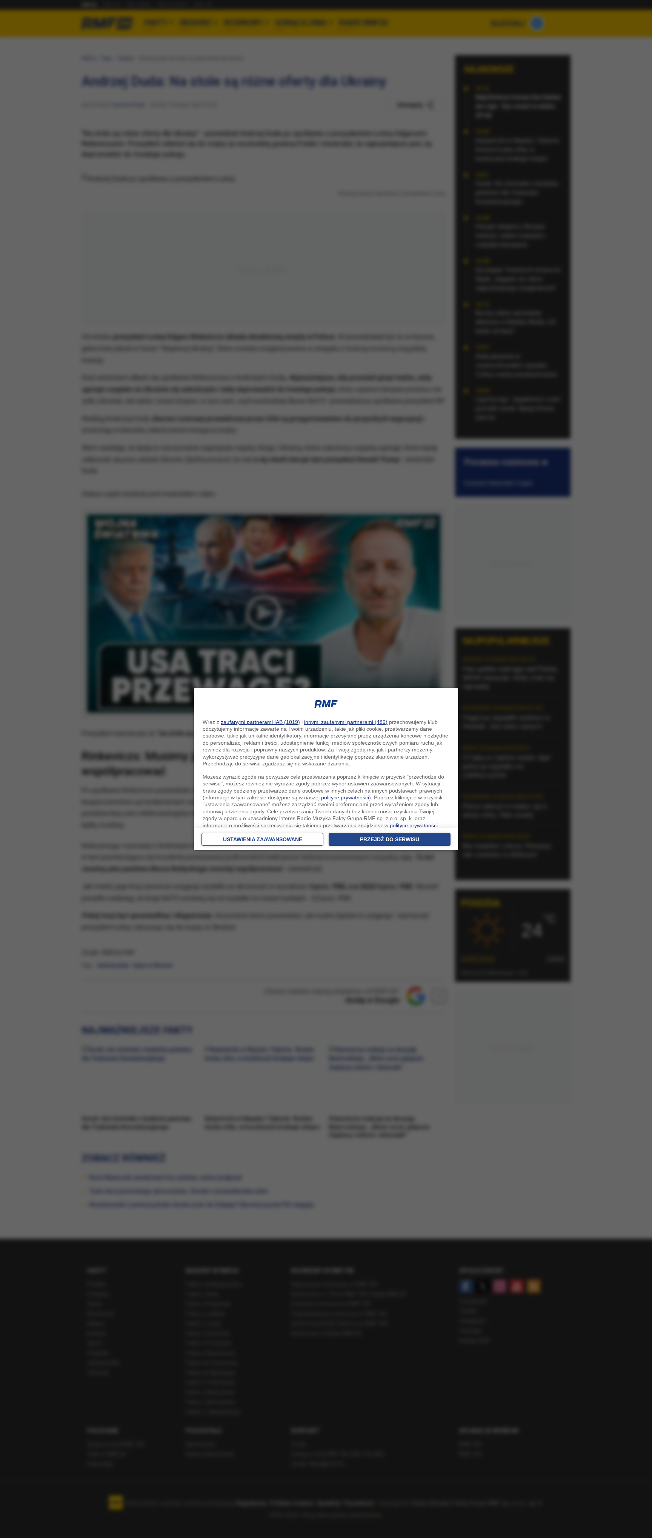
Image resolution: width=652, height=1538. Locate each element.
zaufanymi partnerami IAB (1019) (260, 722)
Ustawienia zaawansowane (262, 839)
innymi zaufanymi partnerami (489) (346, 722)
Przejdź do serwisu (389, 839)
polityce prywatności (345, 797)
